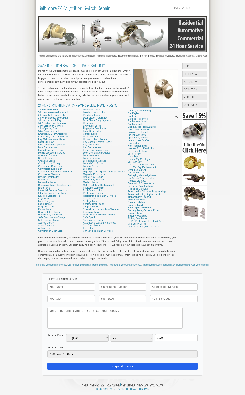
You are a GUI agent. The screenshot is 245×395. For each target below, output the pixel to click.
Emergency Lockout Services (53, 136)
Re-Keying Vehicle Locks (141, 178)
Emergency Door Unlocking (52, 134)
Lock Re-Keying (91, 158)
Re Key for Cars (136, 172)
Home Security (90, 136)
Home (187, 66)
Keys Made (44, 198)
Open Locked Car (137, 170)
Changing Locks (46, 160)
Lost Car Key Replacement (142, 167)
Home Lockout (90, 264)
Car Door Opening (191, 264)
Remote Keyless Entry (50, 214)
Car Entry (88, 228)
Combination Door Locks (51, 230)
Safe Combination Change (51, 217)
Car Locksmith (135, 124)
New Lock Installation (49, 212)
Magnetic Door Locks (94, 174)
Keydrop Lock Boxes (49, 195)
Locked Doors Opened (94, 160)
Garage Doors (90, 134)
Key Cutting (134, 143)
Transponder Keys (142, 264)
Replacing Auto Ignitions (140, 186)
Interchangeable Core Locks (52, 193)
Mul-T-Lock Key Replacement (98, 185)
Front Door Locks (92, 131)
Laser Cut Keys (46, 142)
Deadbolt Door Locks (94, 112)
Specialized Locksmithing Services (101, 209)
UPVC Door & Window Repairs (99, 214)
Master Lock (44, 209)
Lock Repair (134, 156)
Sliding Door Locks (137, 218)
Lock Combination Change (96, 152)
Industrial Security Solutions (52, 190)
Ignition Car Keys (137, 135)
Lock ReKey (134, 153)
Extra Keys (44, 187)
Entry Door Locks (92, 125)
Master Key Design (93, 177)
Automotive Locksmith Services (99, 222)
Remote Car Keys (137, 180)
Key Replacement (92, 147)
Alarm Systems (46, 225)
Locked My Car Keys (139, 159)
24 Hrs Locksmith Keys (50, 120)
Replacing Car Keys (138, 188)
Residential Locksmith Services (99, 195)
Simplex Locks (90, 206)
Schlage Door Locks (93, 204)
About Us (189, 97)
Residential (191, 74)
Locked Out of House (94, 163)
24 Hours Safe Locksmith (51, 115)
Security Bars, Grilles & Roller (143, 210)
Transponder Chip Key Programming (147, 191)
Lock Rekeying (46, 201)
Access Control (46, 222)
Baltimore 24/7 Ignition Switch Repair (74, 8)
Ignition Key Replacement (166, 264)
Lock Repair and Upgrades (52, 144)
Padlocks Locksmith (93, 187)
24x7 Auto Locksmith (49, 131)
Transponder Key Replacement (144, 194)
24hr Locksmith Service (50, 125)
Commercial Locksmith (50, 169)
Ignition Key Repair (138, 137)
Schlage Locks (90, 201)
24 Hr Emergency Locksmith (53, 117)
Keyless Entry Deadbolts (141, 148)
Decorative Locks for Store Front (55, 185)
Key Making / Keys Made (51, 139)
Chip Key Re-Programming (142, 127)
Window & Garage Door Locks (143, 226)
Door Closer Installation (95, 117)
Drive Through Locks (138, 129)
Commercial (191, 89)
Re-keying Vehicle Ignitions (142, 175)
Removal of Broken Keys (141, 183)
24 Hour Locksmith (48, 109)
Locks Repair (45, 204)
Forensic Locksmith (138, 132)
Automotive (191, 81)
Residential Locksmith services (115, 264)
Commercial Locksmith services (39, 264)
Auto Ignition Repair (93, 220)
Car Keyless (134, 113)
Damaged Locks (91, 109)
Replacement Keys (93, 193)
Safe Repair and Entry (139, 207)
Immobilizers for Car (138, 140)
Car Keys (133, 116)
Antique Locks (45, 228)
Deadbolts (43, 179)
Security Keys (135, 213)
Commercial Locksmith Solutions (55, 171)
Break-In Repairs (47, 158)
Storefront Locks (91, 212)
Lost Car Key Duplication (141, 164)
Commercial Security (49, 174)
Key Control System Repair (97, 142)
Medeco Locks (90, 182)
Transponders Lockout (139, 197)
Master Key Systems (94, 179)
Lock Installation (91, 155)
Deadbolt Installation (48, 177)
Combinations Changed (50, 163)
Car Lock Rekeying (138, 118)
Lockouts (88, 169)
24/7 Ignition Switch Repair (52, 123)
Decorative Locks (47, 182)
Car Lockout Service (138, 121)
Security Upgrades (137, 215)
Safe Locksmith (136, 205)
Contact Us (191, 105)
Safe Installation (136, 202)
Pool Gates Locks (92, 190)
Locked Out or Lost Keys (51, 150)
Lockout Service (91, 166)
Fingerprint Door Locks (95, 128)
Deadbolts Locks (91, 115)
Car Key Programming (139, 110)
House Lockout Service (95, 139)
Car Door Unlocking (93, 225)
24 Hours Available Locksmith (53, 112)
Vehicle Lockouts (137, 199)
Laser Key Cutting (137, 151)
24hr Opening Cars (48, 128)
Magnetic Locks (46, 206)
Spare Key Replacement (95, 150)
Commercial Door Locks (50, 166)
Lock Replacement (48, 147)
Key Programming (137, 145)
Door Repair (89, 123)
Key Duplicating (91, 144)
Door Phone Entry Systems (97, 120)
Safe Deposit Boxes (48, 220)
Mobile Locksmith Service (51, 152)
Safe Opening (90, 217)
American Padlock (47, 155)
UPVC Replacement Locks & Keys (146, 221)
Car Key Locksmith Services (98, 230)
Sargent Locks (90, 198)
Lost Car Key (135, 162)
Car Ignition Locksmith (69, 264)
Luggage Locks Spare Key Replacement (104, 171)
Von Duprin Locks (137, 223)
